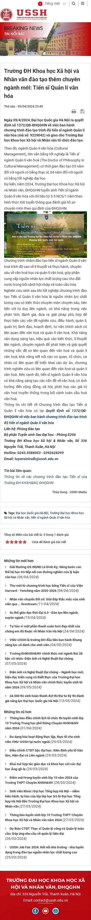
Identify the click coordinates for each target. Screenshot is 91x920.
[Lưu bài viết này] (83, 111)
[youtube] (45, 911)
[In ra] (74, 111)
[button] (49, 3)
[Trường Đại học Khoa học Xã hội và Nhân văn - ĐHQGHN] (6, 14)
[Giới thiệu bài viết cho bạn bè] (67, 111)
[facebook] (35, 911)
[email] (56, 911)
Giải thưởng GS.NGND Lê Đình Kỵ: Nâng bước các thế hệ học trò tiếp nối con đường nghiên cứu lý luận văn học (43, 572)
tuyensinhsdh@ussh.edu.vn (36, 459)
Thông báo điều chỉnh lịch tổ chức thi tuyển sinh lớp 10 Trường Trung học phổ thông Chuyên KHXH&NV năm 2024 (44, 723)
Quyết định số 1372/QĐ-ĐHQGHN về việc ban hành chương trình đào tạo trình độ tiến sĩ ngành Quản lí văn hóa (45, 417)
